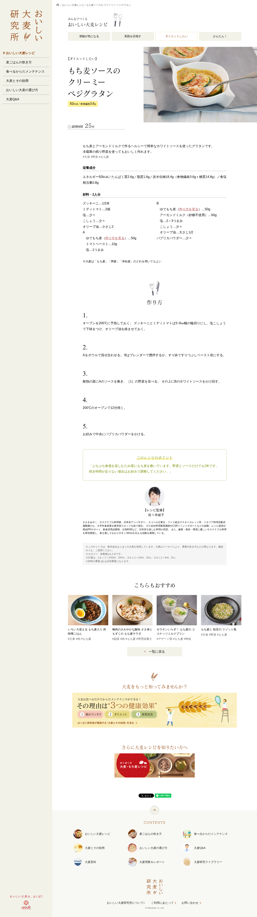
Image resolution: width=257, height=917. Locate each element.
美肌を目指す (132, 36)
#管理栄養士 (144, 638)
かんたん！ (220, 36)
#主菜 (86, 156)
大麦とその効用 (17, 80)
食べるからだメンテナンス (25, 71)
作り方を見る (114, 238)
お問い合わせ (190, 902)
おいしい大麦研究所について (125, 902)
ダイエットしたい (176, 36)
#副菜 (115, 638)
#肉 (78, 638)
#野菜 (94, 156)
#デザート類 (164, 638)
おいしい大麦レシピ (20, 53)
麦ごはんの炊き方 (19, 62)
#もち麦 (104, 156)
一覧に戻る (157, 651)
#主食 (71, 638)
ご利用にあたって (162, 902)
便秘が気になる (89, 36)
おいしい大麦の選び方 (22, 90)
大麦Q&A (12, 99)
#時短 (187, 638)
